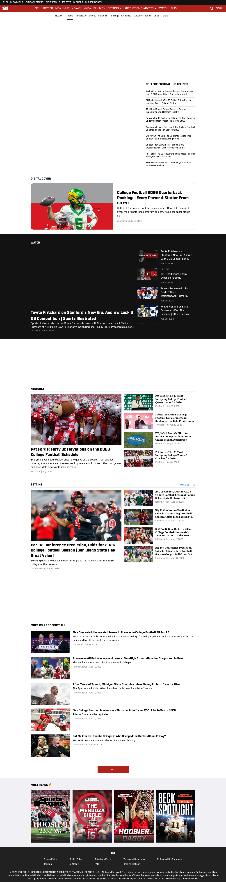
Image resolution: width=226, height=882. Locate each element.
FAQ (97, 864)
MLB (66, 8)
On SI (156, 16)
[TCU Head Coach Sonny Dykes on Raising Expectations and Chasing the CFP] (170, 111)
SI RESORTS (65, 2)
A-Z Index (74, 864)
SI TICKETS (51, 2)
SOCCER (47, 8)
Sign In (220, 8)
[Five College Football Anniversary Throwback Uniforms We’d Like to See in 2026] (113, 720)
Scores (92, 16)
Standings (126, 16)
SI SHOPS (78, 2)
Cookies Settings (131, 864)
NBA (58, 8)
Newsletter (81, 16)
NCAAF (75, 8)
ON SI (5, 2)
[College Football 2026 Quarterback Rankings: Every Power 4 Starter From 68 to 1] (113, 206)
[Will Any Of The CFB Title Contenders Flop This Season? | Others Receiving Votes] (170, 137)
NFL (37, 8)
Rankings (114, 16)
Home (70, 16)
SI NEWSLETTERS (34, 2)
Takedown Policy (103, 859)
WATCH (163, 8)
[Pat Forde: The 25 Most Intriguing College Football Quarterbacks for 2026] (159, 402)
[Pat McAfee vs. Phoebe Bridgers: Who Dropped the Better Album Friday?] (113, 745)
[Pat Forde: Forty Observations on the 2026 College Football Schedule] (76, 433)
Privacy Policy (50, 859)
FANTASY (99, 8)
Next (113, 769)
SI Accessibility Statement (170, 859)
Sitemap (47, 864)
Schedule (102, 16)
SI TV (174, 8)
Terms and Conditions (134, 859)
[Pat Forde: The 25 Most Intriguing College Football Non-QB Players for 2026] (170, 155)
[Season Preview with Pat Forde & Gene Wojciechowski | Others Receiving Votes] (170, 146)
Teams (148, 16)
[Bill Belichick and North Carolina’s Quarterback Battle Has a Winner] (170, 163)
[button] (114, 8)
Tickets (164, 16)
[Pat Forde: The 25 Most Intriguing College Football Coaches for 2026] (159, 458)
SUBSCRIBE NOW (93, 2)
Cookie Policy (75, 859)
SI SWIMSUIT (16, 2)
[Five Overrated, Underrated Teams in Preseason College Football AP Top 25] (113, 642)
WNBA (87, 8)
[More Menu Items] (181, 8)
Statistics (138, 16)
